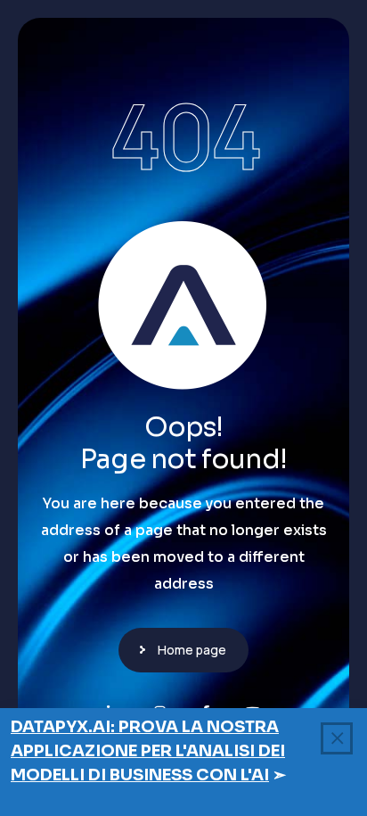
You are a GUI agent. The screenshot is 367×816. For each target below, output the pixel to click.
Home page (192, 649)
